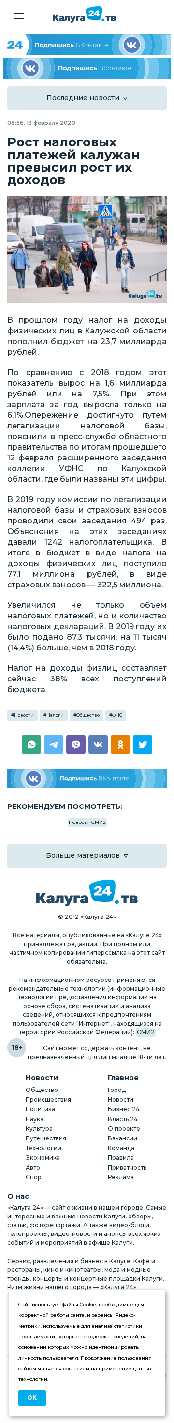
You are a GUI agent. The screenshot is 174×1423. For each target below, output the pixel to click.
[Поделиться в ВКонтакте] (98, 744)
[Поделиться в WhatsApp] (31, 744)
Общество (88, 715)
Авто (33, 1167)
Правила (121, 1157)
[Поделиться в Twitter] (142, 744)
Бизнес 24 (124, 1109)
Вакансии (122, 1138)
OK (32, 1397)
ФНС (117, 715)
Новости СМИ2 (87, 822)
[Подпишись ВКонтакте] (87, 68)
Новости (24, 715)
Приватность (127, 1167)
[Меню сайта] (19, 16)
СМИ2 (146, 1032)
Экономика (43, 1157)
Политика (40, 1109)
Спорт (35, 1177)
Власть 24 (123, 1119)
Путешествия (46, 1138)
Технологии (43, 1148)
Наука (35, 1119)
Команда (121, 1148)
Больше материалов (83, 855)
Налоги (55, 715)
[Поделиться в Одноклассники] (120, 744)
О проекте (124, 1128)
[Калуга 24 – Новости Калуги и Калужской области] (84, 14)
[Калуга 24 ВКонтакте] (87, 44)
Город (117, 1089)
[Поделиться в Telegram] (53, 744)
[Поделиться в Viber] (76, 744)
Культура (39, 1128)
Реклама (121, 1177)
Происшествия (48, 1099)
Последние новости (82, 98)
